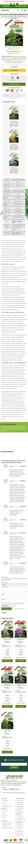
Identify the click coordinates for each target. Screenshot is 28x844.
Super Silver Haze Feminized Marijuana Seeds (20, 685)
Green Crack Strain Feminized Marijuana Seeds (14, 146)
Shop (6, 16)
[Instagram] (17, 4)
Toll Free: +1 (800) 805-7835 (11, 789)
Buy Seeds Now (14, 84)
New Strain (10, 16)
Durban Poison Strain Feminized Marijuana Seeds (14, 169)
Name (3, 594)
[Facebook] (11, 4)
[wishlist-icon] (18, 10)
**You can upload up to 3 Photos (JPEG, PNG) (12, 603)
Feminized (13, 56)
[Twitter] (14, 4)
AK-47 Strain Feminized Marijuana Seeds (7, 730)
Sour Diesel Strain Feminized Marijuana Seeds (7, 685)
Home (3, 16)
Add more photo (6, 608)
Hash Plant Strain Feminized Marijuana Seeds (7, 639)
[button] (25, 10)
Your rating (4, 582)
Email (3, 599)
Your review (4, 586)
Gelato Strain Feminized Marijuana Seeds (20, 639)
